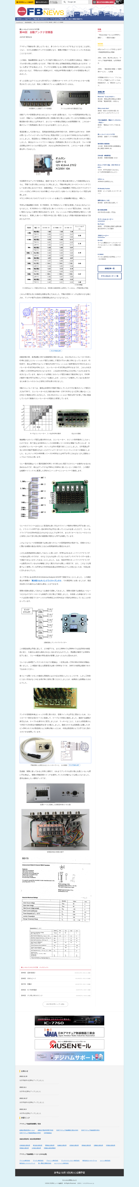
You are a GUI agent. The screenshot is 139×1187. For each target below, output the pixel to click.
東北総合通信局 (37, 1145)
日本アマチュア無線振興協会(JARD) (30, 1133)
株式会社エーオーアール (90, 1160)
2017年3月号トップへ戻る (55, 1004)
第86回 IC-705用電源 (29, 990)
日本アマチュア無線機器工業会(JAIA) (67, 1130)
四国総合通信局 (24, 1148)
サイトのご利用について (69, 1180)
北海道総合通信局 (25, 1145)
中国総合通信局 (110, 1145)
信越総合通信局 (61, 1145)
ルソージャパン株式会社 (61, 1163)
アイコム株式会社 (25, 1160)
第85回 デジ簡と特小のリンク (32, 995)
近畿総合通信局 (98, 1145)
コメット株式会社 (105, 1160)
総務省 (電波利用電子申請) (45, 1130)
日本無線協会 (48, 1133)
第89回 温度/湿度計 (28, 973)
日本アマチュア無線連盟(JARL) (90, 1130)
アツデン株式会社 (38, 1160)
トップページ (19, 22)
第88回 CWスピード (28, 978)
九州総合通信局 (36, 1148)
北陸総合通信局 (74, 1145)
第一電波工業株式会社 (44, 1163)
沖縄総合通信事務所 (50, 1148)
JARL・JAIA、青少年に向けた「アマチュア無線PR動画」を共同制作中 (109, 60)
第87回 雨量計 (26, 984)
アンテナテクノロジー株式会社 (70, 1160)
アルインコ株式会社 (52, 1160)
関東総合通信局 (49, 1145)
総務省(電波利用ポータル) (27, 1130)
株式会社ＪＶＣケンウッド (27, 1163)
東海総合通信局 (86, 1145)
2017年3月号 (28, 22)
